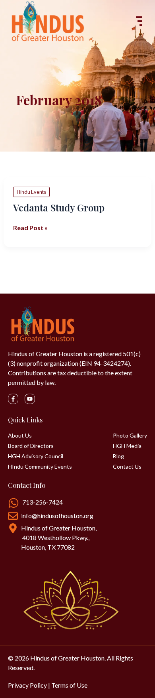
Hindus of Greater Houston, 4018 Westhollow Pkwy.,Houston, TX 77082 (59, 537)
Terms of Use (69, 685)
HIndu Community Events (40, 466)
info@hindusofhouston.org (57, 515)
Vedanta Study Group (59, 207)
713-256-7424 (42, 502)
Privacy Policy (27, 685)
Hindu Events (31, 192)
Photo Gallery (130, 435)
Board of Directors (31, 446)
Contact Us (127, 466)
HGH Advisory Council (35, 456)
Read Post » (30, 227)
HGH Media (127, 446)
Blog (118, 456)
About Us (20, 435)
